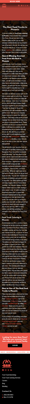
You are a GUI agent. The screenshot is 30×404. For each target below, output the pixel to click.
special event (15, 136)
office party (7, 139)
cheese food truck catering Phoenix (11, 325)
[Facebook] (21, 5)
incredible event (13, 303)
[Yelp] (25, 5)
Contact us (14, 301)
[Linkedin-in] (27, 5)
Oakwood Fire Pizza (11, 298)
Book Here (15, 1)
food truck (9, 50)
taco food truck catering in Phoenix (14, 320)
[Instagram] (23, 5)
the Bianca (23, 163)
